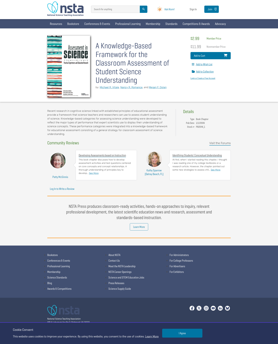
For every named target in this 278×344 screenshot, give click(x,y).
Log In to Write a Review (62, 189)
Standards (171, 24)
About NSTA (114, 255)
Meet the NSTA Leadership (121, 266)
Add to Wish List (204, 64)
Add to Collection (205, 71)
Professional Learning (128, 24)
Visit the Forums (220, 143)
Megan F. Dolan (158, 87)
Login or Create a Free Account (202, 78)
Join (210, 9)
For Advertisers (177, 266)
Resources (56, 24)
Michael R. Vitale (109, 87)
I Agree (182, 333)
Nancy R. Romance (131, 87)
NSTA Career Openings (119, 272)
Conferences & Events (97, 24)
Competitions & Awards (196, 24)
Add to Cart (199, 55)
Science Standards (57, 277)
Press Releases (116, 283)
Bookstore (73, 24)
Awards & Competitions (59, 289)
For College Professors (181, 260)
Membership (153, 24)
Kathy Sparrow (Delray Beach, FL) (154, 172)
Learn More (139, 227)
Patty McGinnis (60, 177)
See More (94, 173)
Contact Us (114, 260)
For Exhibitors (177, 272)
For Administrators (179, 255)
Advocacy (220, 24)
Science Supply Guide (119, 289)
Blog (49, 283)
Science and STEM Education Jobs (126, 277)
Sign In (193, 9)
